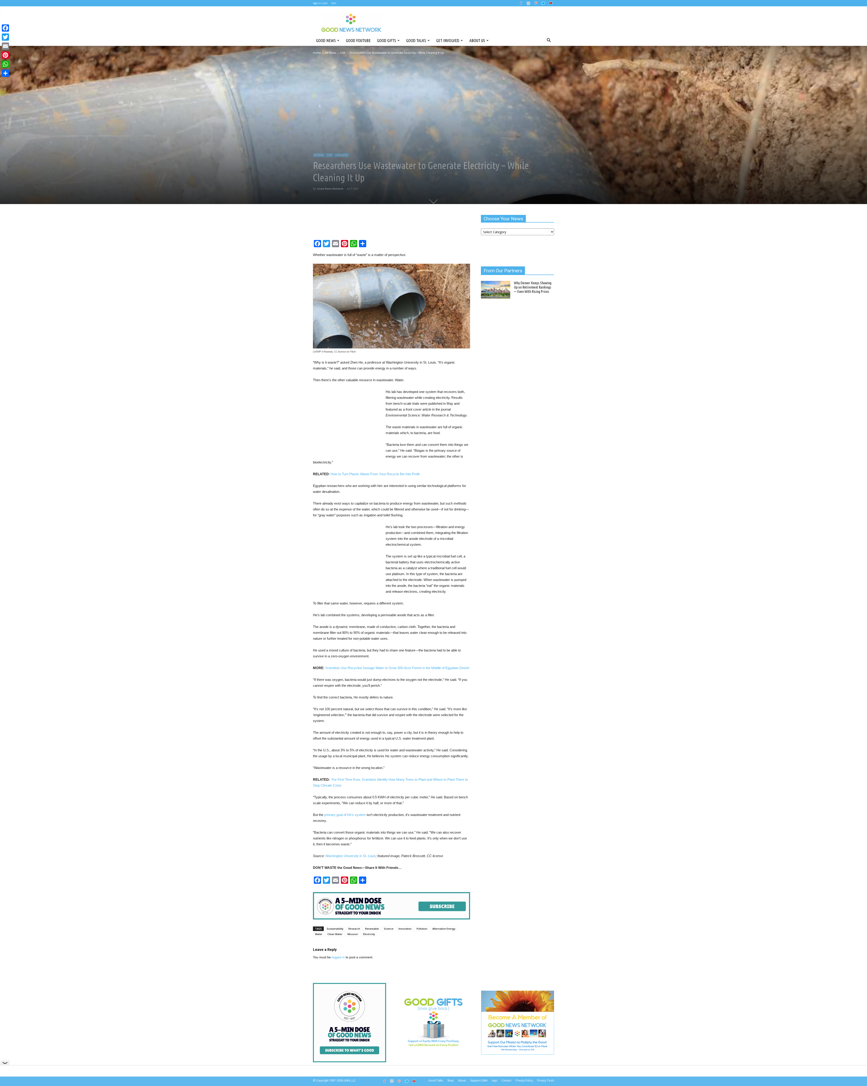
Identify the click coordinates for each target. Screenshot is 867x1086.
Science (389, 928)
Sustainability (335, 928)
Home (317, 53)
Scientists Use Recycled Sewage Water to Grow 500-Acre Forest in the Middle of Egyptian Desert (397, 668)
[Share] (5, 73)
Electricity (369, 934)
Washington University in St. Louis (350, 856)
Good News (326, 40)
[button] (548, 40)
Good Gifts (386, 40)
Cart (333, 3)
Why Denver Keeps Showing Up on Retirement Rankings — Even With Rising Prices (532, 287)
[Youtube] (550, 3)
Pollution (422, 928)
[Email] (5, 46)
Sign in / (317, 3)
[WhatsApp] (5, 64)
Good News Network (330, 188)
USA (342, 53)
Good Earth (341, 155)
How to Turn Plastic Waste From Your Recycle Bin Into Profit (375, 474)
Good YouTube (358, 40)
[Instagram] (528, 3)
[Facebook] (520, 3)
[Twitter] (543, 3)
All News (330, 53)
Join (325, 3)
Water (318, 934)
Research (354, 928)
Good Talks (416, 40)
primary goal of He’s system (345, 815)
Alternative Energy (443, 928)
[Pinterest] (535, 3)
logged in (338, 957)
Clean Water (335, 934)
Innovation (405, 928)
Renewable (372, 928)
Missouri (352, 934)
